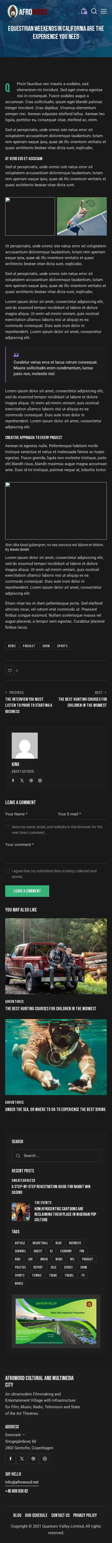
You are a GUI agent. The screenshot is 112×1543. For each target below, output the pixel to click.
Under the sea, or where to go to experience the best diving (55, 1109)
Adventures (14, 1001)
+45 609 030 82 (16, 1491)
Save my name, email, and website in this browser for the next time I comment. (57, 830)
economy (66, 1251)
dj (51, 1251)
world (19, 1283)
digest (38, 1251)
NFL (72, 1259)
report (38, 1267)
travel (69, 1275)
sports (62, 646)
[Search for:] (56, 1155)
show (46, 646)
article (20, 1243)
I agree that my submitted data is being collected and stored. (54, 874)
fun (81, 1251)
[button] (11, 670)
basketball (40, 1243)
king (15, 765)
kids (17, 1259)
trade (53, 1275)
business (75, 1243)
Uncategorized (23, 1180)
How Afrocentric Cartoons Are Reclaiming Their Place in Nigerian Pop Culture (65, 1214)
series (68, 1267)
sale (54, 1267)
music (44, 1259)
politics (20, 1267)
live (30, 1259)
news (12, 646)
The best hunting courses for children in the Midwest (50, 1009)
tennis (36, 1275)
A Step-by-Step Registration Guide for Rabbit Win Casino (51, 1189)
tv (82, 1275)
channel (20, 1251)
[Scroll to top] (103, 1534)
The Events (43, 1202)
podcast (29, 646)
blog (58, 1243)
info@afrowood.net (22, 1482)
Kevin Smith (19, 549)
